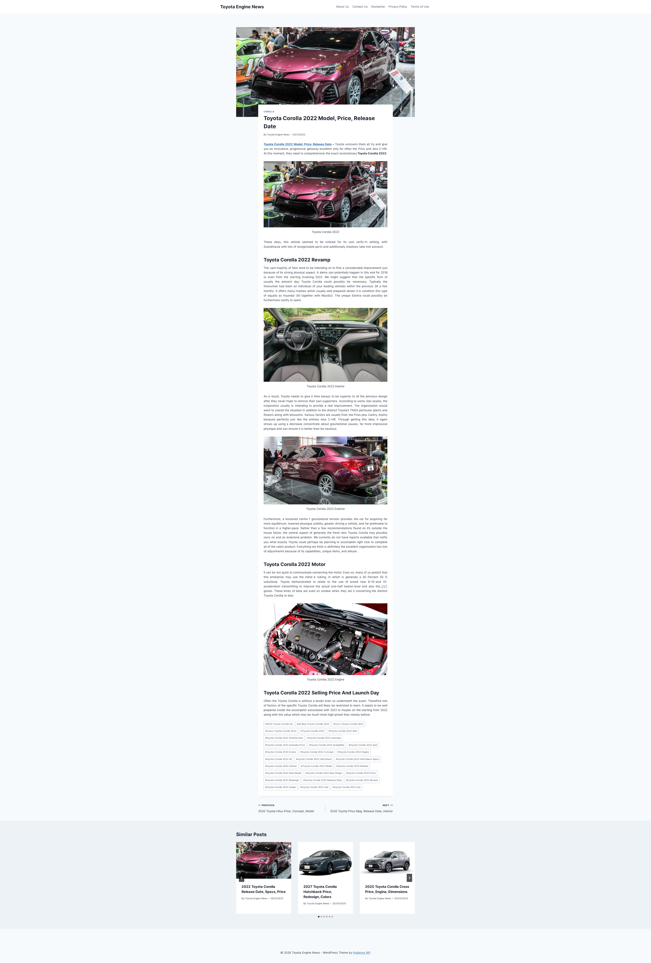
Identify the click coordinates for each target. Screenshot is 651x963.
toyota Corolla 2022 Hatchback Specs (357, 759)
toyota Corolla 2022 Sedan (280, 787)
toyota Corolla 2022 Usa (314, 787)
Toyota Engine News (278, 134)
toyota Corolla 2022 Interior (281, 766)
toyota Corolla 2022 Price (361, 773)
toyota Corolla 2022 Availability (326, 745)
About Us (342, 6)
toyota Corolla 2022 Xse (347, 787)
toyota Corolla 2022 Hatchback (314, 759)
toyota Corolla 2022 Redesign (282, 780)
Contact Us (360, 6)
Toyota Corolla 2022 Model (316, 766)
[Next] (409, 878)
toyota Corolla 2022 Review (362, 780)
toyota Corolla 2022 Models (352, 766)
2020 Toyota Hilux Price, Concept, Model (286, 808)
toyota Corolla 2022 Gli (278, 759)
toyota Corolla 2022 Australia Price (285, 745)
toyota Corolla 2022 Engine (353, 752)
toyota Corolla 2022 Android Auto (284, 738)
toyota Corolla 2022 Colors (280, 752)
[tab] (319, 917)
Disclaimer (378, 6)
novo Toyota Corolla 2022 (348, 724)
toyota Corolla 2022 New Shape (323, 773)
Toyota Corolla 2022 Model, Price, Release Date (298, 144)
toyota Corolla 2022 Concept (316, 752)
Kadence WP (362, 952)
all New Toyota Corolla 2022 (313, 724)
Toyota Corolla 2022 (312, 731)
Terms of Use (420, 6)
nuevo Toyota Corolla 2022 (280, 731)
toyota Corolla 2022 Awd (363, 745)
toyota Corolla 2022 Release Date (322, 780)
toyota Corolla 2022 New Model (283, 773)
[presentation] (263, 860)
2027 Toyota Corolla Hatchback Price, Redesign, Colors (320, 892)
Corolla (269, 111)
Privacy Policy (398, 6)
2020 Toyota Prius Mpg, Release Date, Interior (361, 808)
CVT (383, 586)
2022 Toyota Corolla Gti (279, 724)
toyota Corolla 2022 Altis (343, 731)
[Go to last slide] (241, 878)
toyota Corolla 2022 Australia (324, 738)
